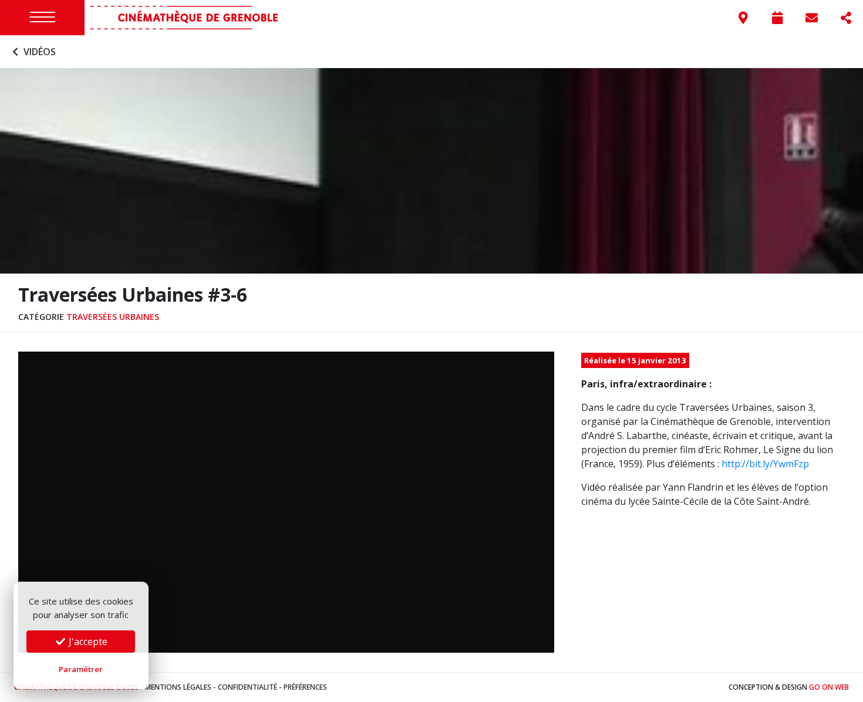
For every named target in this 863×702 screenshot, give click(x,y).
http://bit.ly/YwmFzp (765, 463)
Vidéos (38, 51)
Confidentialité (247, 687)
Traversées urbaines (112, 316)
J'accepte (86, 641)
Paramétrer (81, 669)
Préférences (305, 687)
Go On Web (829, 687)
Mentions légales (178, 687)
